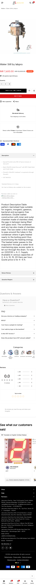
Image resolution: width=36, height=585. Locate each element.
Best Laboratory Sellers (10, 357)
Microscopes (4, 356)
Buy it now (18, 96)
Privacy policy (17, 557)
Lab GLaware (22, 356)
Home (3, 8)
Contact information (23, 560)
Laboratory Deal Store (7, 517)
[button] (29, 91)
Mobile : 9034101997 (7, 540)
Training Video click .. (7, 197)
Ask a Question (10, 305)
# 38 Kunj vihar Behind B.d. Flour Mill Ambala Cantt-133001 (18, 538)
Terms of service (27, 557)
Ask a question (6, 101)
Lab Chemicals (29, 356)
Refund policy (8, 557)
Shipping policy (11, 560)
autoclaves (16, 356)
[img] (7, 380)
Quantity (2, 80)
